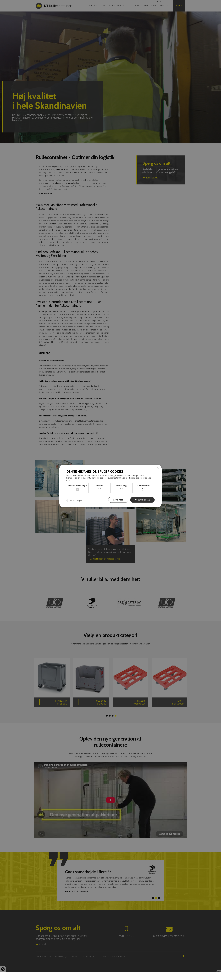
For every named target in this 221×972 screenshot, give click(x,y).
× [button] (157, 468)
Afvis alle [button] (118, 499)
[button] (74, 500)
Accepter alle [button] (142, 499)
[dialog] (110, 486)
